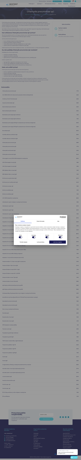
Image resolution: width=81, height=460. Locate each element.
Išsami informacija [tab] (40, 221)
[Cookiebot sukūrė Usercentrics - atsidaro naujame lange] (61, 217)
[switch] (34, 237)
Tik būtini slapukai (23, 242)
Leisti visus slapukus (57, 242)
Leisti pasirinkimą (40, 242)
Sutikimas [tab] (23, 221)
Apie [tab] (58, 221)
